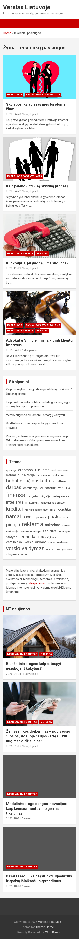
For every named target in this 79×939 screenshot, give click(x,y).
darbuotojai (30, 488)
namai (13, 516)
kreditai (14, 509)
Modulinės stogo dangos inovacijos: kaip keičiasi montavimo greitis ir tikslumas (36, 808)
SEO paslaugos (60, 531)
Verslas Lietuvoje (26, 7)
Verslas (42, 253)
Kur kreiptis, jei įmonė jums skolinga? (37, 263)
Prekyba (46, 654)
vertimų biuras (53, 549)
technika (28, 536)
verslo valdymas (25, 548)
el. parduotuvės (51, 488)
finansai (16, 495)
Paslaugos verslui (20, 253)
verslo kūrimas (35, 542)
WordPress (52, 932)
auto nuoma (59, 470)
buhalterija (26, 475)
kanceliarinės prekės (53, 502)
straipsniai (30, 350)
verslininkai (14, 542)
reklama (32, 524)
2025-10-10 (13, 886)
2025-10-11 (13, 818)
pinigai (13, 524)
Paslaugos (14, 94)
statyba (11, 537)
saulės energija (31, 531)
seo (45, 531)
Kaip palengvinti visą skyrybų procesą (37, 186)
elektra (68, 488)
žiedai (24, 554)
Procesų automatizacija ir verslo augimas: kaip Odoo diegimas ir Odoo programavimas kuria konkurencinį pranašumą (37, 440)
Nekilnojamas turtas (22, 654)
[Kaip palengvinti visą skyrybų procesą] (39, 159)
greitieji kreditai (61, 496)
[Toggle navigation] (8, 23)
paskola (41, 517)
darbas (13, 487)
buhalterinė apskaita (28, 481)
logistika (64, 509)
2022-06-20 (13, 114)
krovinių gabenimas (36, 509)
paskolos (58, 516)
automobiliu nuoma (34, 470)
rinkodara (52, 525)
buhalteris (59, 481)
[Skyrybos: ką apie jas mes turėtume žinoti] (39, 77)
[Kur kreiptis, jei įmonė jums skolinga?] (39, 236)
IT (26, 502)
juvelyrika (34, 503)
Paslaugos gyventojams (43, 94)
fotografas (33, 496)
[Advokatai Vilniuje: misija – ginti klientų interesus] (39, 313)
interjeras (14, 502)
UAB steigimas (47, 537)
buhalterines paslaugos (50, 475)
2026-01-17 (13, 746)
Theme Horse (45, 927)
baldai (11, 475)
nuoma (29, 517)
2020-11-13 (13, 268)
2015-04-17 (13, 350)
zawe (27, 818)
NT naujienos (18, 609)
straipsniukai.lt (38, 583)
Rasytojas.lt (30, 114)
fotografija (45, 496)
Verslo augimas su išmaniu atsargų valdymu (35, 415)
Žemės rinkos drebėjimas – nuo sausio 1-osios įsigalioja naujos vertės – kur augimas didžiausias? (38, 736)
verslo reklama (58, 542)
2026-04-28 (13, 673)
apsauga (11, 470)
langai (52, 510)
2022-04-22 (13, 191)
